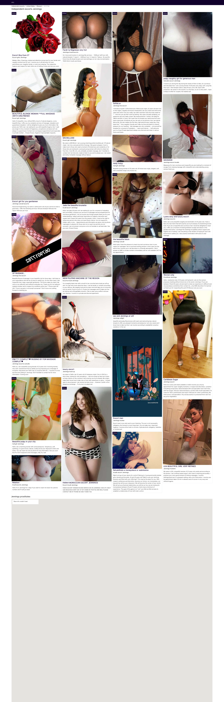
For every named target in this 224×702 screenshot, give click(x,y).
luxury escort (68, 369)
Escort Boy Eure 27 (20, 55)
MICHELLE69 (68, 138)
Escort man (118, 418)
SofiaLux (117, 103)
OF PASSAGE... (18, 273)
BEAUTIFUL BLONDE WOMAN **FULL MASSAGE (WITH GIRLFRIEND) (33, 115)
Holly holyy (118, 163)
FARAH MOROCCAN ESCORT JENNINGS (80, 483)
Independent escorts (18, 6)
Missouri (39, 6)
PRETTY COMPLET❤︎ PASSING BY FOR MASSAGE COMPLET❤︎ (34, 360)
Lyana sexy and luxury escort (176, 217)
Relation (15, 482)
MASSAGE (168, 160)
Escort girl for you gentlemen (25, 201)
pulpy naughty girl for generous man (179, 78)
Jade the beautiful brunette (74, 205)
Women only (169, 275)
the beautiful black (121, 239)
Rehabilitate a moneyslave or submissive (130, 470)
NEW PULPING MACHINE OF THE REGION (81, 278)
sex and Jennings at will (123, 316)
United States (30, 6)
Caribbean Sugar (171, 379)
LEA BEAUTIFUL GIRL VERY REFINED (180, 466)
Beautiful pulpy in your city (24, 441)
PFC (13, 2)
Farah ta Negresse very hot (75, 50)
